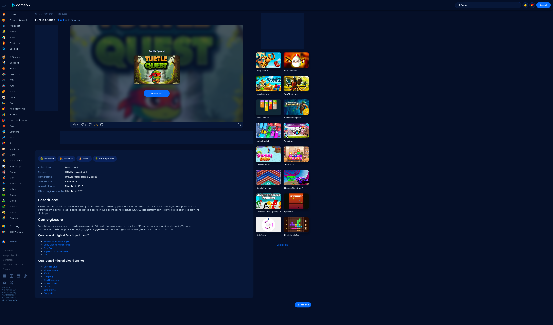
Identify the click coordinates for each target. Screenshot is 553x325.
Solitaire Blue (50, 266)
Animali (86, 158)
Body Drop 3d (262, 70)
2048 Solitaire (263, 117)
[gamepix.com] (21, 5)
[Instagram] (11, 276)
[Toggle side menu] (3, 5)
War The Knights (291, 94)
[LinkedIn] (18, 276)
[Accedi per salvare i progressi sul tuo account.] (96, 124)
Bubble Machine (264, 188)
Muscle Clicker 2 (264, 94)
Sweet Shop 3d (263, 164)
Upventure (288, 211)
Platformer (48, 14)
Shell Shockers (51, 279)
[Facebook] (4, 276)
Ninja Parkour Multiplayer (56, 241)
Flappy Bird (49, 293)
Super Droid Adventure (56, 251)
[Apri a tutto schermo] (239, 124)
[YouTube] (4, 283)
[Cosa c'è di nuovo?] (525, 5)
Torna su (304, 304)
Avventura (68, 158)
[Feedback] (102, 124)
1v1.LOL (47, 286)
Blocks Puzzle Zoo (291, 235)
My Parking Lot (263, 141)
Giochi (37, 14)
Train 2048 (289, 164)
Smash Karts (50, 283)
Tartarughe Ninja (106, 158)
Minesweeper (51, 270)
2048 (46, 273)
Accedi (543, 5)
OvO (46, 254)
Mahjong (48, 276)
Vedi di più (282, 245)
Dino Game (50, 289)
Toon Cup (288, 141)
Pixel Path (49, 248)
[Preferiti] (532, 5)
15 (78, 124)
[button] (15, 14)
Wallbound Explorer (292, 117)
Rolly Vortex (262, 235)
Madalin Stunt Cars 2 (293, 188)
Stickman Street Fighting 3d (269, 211)
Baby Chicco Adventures (57, 244)
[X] (11, 283)
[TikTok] (25, 276)
